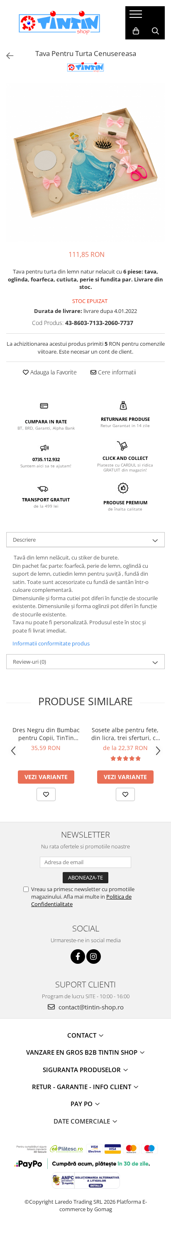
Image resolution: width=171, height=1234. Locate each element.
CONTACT (82, 1035)
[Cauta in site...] (155, 31)
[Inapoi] (6, 55)
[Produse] (136, 16)
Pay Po (82, 1104)
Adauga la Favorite (53, 372)
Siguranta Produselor (82, 1069)
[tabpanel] (85, 162)
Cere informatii (116, 372)
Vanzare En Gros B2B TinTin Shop (82, 1052)
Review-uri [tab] (29, 661)
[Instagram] (93, 956)
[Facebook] (78, 956)
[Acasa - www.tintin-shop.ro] (59, 22)
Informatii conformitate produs (51, 643)
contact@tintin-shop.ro (90, 1007)
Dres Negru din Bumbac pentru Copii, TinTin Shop (46, 734)
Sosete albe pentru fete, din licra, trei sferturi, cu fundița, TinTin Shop (125, 734)
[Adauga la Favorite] (46, 794)
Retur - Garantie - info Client (82, 1086)
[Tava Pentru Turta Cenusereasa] (85, 162)
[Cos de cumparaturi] (136, 31)
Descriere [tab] (24, 539)
